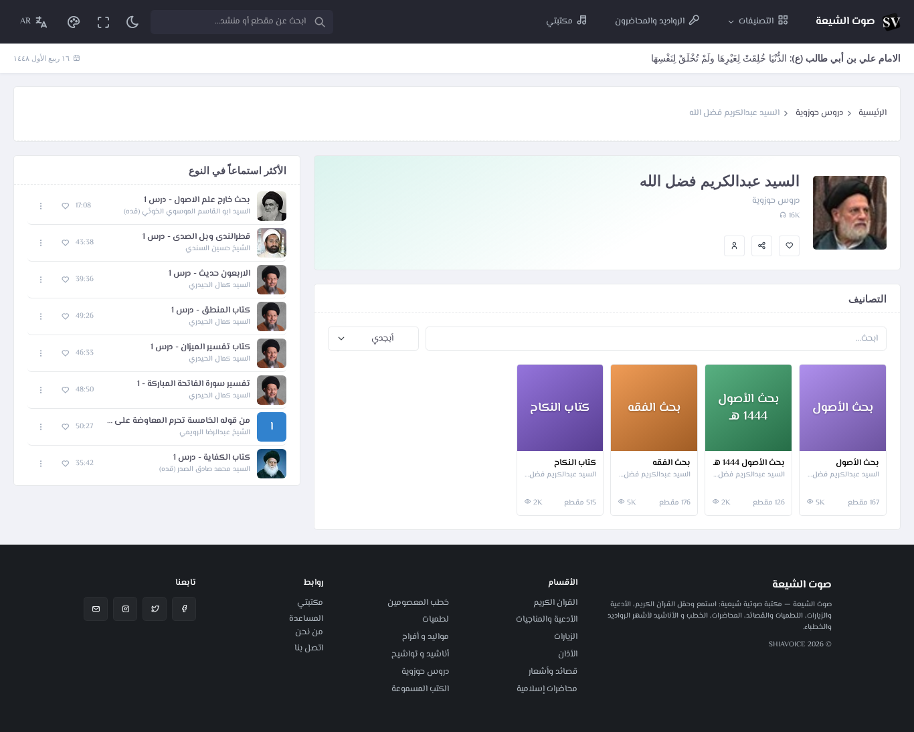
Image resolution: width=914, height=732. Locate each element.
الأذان (567, 654)
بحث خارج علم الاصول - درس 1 (197, 200)
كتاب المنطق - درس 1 (210, 310)
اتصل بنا (308, 648)
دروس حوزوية (819, 113)
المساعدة (306, 619)
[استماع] (271, 206)
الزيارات (565, 637)
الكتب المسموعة (420, 689)
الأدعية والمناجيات (546, 619)
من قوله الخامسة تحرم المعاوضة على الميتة (178, 421)
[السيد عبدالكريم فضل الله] (734, 246)
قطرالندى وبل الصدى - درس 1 (196, 237)
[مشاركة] (761, 246)
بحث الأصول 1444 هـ (749, 464)
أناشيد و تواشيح (420, 654)
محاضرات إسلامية (547, 689)
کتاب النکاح (575, 464)
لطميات (435, 619)
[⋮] (812, 438)
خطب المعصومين (418, 603)
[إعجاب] (789, 246)
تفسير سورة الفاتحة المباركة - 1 (193, 384)
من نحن (309, 632)
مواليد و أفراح (425, 637)
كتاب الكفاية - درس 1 (211, 458)
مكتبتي (310, 603)
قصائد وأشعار (553, 671)
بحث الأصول (857, 464)
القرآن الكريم (555, 603)
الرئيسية (872, 113)
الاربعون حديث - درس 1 (209, 274)
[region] (156, 335)
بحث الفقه (671, 464)
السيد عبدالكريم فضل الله (842, 475)
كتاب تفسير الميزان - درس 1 (200, 347)
